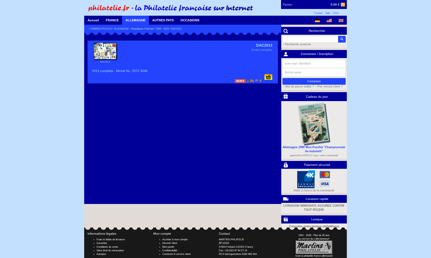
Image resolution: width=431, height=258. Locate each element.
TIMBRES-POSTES (101, 28)
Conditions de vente (107, 246)
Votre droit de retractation (110, 250)
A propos (101, 254)
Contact (318, 13)
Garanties (102, 243)
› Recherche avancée (296, 44)
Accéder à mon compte (175, 239)
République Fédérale (142, 28)
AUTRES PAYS (163, 20)
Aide (327, 13)
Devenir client (169, 243)
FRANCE (112, 20)
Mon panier (168, 246)
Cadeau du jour (317, 96)
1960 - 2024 (162, 28)
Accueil (93, 20)
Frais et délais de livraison (111, 239)
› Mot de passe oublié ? (298, 86)
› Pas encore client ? (329, 86)
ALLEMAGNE (135, 20)
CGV (336, 13)
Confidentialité (169, 250)
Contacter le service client (176, 254)
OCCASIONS (189, 20)
